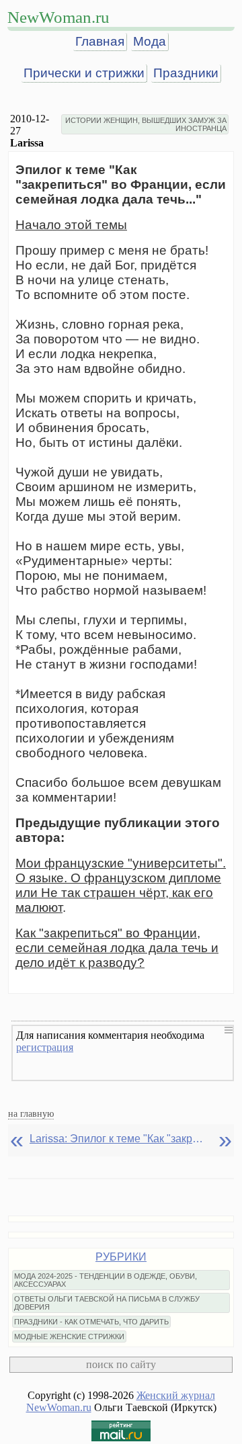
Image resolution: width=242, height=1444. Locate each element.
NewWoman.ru (58, 17)
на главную (31, 1113)
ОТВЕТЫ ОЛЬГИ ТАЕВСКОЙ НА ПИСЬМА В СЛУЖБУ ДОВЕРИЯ (107, 1303)
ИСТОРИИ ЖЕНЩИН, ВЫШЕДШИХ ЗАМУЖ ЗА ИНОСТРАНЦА (146, 124)
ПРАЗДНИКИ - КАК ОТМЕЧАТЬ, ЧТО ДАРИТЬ (91, 1322)
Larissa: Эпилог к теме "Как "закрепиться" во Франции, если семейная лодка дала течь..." (117, 1138)
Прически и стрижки (84, 73)
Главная (99, 41)
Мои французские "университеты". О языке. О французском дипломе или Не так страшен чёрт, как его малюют (120, 885)
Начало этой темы (71, 225)
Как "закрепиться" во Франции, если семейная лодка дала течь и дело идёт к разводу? (116, 948)
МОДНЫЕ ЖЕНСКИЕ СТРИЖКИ (69, 1336)
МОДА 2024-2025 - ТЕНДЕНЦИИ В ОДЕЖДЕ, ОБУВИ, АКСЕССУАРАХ (105, 1280)
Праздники (185, 73)
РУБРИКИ (121, 1257)
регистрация (44, 1047)
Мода (149, 41)
